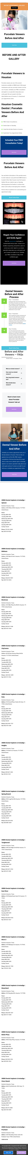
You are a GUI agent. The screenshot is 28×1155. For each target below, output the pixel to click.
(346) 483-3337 (9, 1012)
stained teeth (12, 241)
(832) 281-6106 (9, 820)
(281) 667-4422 (9, 772)
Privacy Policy (17, 1148)
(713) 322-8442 (9, 529)
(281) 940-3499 (9, 675)
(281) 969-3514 (9, 1059)
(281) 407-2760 (9, 869)
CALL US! (8, 1152)
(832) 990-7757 (9, 723)
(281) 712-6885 (9, 1107)
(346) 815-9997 (9, 578)
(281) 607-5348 (9, 626)
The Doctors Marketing (7, 1148)
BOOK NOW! (21, 1152)
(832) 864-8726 (9, 917)
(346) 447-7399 (9, 966)
